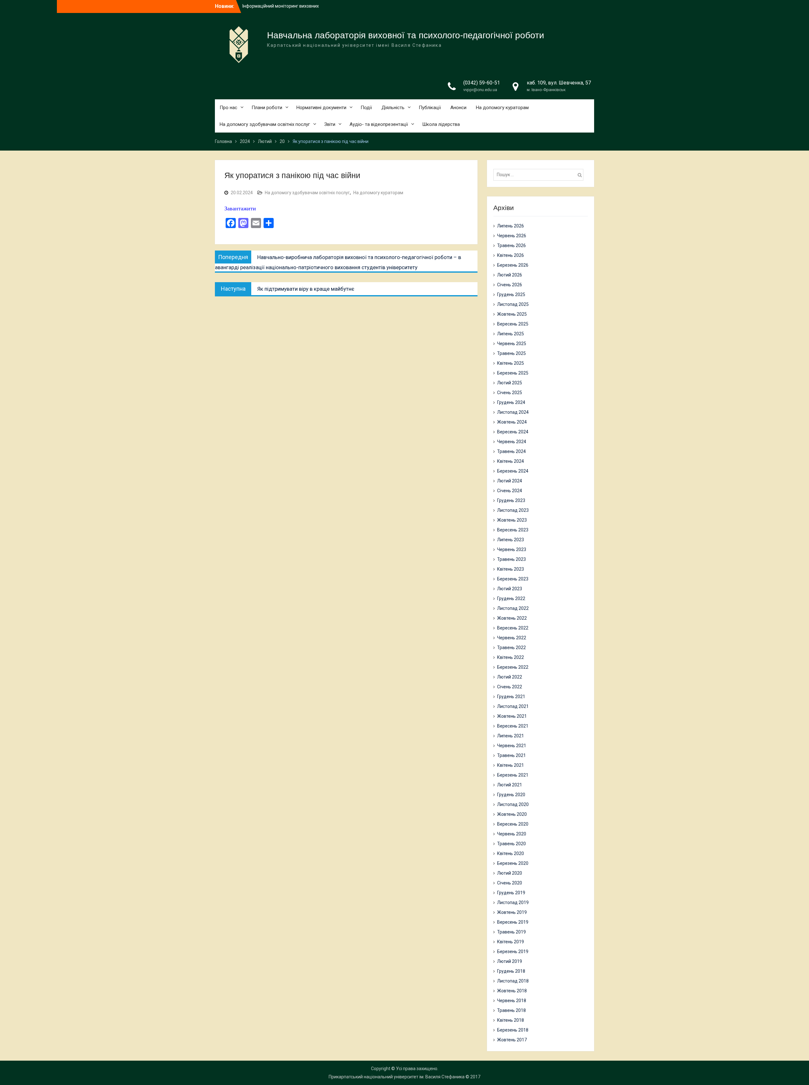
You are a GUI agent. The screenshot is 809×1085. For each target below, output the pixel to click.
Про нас (228, 107)
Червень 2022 (511, 637)
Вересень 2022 (512, 627)
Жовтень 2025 (512, 314)
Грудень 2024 (511, 402)
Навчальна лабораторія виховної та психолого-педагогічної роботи (405, 35)
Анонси (458, 107)
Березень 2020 (512, 863)
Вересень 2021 (512, 725)
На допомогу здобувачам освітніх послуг (265, 124)
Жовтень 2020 (512, 814)
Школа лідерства (441, 124)
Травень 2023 (511, 559)
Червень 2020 (511, 833)
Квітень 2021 (510, 765)
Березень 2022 (512, 667)
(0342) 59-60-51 (481, 83)
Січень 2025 (509, 392)
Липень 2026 (510, 225)
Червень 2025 (511, 343)
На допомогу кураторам (502, 107)
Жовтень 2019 (512, 912)
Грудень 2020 (511, 794)
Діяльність (392, 107)
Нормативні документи (321, 107)
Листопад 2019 (513, 902)
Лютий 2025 (509, 382)
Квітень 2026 (510, 255)
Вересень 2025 (512, 323)
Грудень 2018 (511, 971)
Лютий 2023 (509, 588)
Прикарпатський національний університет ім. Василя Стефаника (397, 1076)
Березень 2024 (512, 471)
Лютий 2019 (509, 961)
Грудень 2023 (511, 500)
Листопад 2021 (513, 706)
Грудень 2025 (511, 294)
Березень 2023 (512, 578)
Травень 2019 (511, 931)
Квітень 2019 (510, 941)
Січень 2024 (509, 490)
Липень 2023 (510, 539)
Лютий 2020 (509, 873)
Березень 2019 (512, 951)
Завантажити (240, 208)
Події (366, 107)
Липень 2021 (510, 735)
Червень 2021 (511, 745)
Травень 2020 (511, 843)
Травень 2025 (511, 353)
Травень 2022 (511, 647)
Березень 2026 (512, 265)
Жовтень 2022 (512, 618)
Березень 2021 (512, 775)
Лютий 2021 (509, 784)
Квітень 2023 (510, 569)
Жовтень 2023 (512, 520)
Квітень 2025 (510, 363)
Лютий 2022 (509, 676)
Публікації (430, 107)
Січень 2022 (509, 686)
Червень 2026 (511, 235)
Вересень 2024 (512, 431)
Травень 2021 (511, 755)
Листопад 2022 (513, 608)
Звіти (329, 124)
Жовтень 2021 (512, 716)
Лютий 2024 (509, 480)
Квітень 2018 (510, 1020)
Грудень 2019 (511, 892)
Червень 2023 (511, 549)
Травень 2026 (511, 245)
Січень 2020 (509, 882)
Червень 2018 (511, 1000)
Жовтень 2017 (512, 1039)
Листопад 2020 (513, 804)
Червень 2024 (511, 441)
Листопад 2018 (513, 980)
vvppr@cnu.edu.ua (480, 89)
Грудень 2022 (511, 598)
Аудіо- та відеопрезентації (379, 124)
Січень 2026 (509, 284)
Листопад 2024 (513, 412)
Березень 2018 (512, 1029)
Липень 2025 (510, 333)
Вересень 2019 (512, 922)
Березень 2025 (512, 372)
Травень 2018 (511, 1010)
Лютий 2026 (509, 274)
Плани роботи (267, 107)
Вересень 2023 (512, 529)
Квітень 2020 (510, 853)
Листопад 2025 (513, 304)
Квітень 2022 (510, 657)
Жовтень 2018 (512, 990)
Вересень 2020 (512, 824)
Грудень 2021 (511, 696)
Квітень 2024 (510, 461)
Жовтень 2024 (512, 422)
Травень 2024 (511, 451)
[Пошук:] (540, 174)
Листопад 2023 (513, 510)
